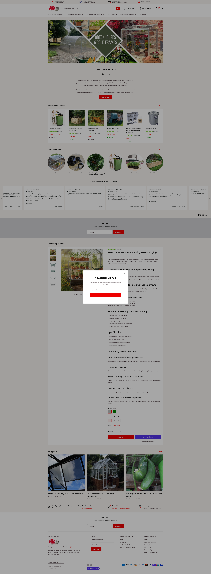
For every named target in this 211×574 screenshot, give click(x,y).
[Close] (124, 273)
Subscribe (105, 295)
